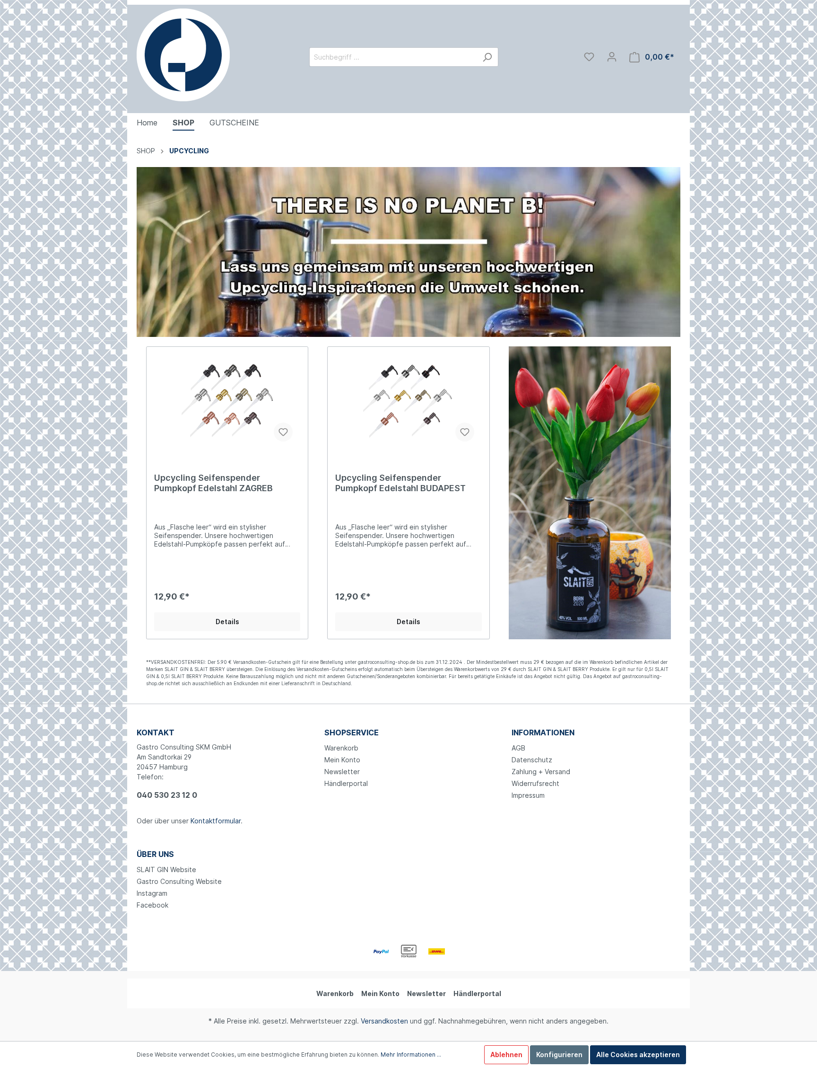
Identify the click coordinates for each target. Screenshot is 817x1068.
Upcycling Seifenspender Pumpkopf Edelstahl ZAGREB (213, 483)
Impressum (528, 795)
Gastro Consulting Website (179, 881)
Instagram (152, 893)
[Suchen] (487, 57)
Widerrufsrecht (535, 783)
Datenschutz (532, 760)
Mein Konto (342, 760)
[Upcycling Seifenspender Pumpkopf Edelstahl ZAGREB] (227, 401)
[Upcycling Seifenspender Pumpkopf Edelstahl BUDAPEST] (408, 401)
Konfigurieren (559, 1054)
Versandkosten (384, 1021)
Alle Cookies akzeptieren (638, 1054)
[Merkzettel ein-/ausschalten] (283, 432)
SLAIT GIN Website (166, 869)
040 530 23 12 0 (167, 795)
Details (227, 622)
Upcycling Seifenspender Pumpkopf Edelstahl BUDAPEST (400, 483)
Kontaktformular (216, 821)
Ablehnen (506, 1054)
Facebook (152, 905)
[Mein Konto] (611, 56)
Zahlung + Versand (541, 772)
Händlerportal (346, 783)
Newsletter (342, 772)
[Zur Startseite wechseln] (183, 55)
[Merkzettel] (589, 56)
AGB (518, 748)
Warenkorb (341, 748)
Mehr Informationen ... (411, 1054)
